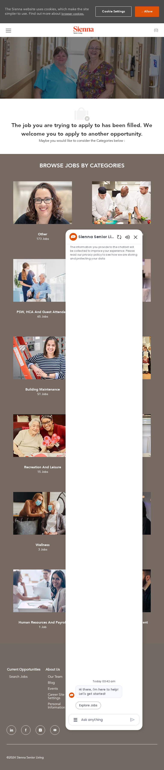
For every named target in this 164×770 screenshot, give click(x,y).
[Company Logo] (84, 30)
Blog (51, 682)
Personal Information (56, 706)
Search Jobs (18, 676)
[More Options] (75, 719)
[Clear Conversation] (119, 237)
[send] (132, 719)
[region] (104, 477)
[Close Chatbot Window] (135, 237)
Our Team (55, 676)
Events (53, 688)
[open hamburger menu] (8, 30)
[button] (113, 11)
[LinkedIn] (11, 730)
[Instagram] (40, 730)
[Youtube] (55, 730)
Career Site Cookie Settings (62, 696)
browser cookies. (73, 14)
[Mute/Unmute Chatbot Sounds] (127, 237)
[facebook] (26, 730)
